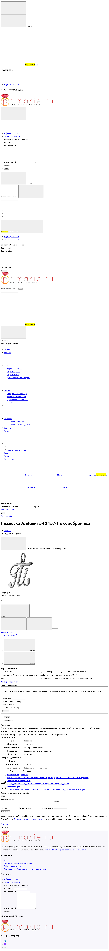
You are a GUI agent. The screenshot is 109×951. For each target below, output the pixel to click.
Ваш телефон (8, 704)
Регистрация (6, 515)
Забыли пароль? (8, 509)
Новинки (7, 352)
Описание (6, 717)
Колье (6, 431)
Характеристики (8, 720)
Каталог (7, 349)
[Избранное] (37, 316)
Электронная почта (9, 506)
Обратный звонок (12, 136)
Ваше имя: (8, 142)
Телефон (23, 807)
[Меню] (13, 7)
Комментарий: (10, 162)
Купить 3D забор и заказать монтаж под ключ (65, 849)
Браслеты (7, 428)
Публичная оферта (12, 866)
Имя (2, 807)
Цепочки (7, 443)
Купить (3, 796)
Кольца (7, 390)
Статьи (5, 216)
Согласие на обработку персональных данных (25, 869)
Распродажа (9, 459)
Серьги (7, 365)
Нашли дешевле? (9, 635)
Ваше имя (6, 698)
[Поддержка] (13, 113)
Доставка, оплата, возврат (10, 204)
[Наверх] (13, 500)
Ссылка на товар (10, 707)
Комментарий (47, 807)
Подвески (8, 418)
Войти (2, 513)
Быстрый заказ (7, 632)
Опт (5, 860)
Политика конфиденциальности (27, 819)
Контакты (6, 213)
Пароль (36, 506)
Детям (6, 453)
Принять (4, 824)
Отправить (7, 165)
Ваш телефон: (10, 145)
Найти (20, 288)
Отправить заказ (5, 811)
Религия (7, 456)
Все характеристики (9, 681)
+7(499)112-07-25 (12, 84)
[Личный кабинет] (13, 303)
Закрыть (6, 168)
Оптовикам (6, 207)
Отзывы (7, 210)
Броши (6, 406)
